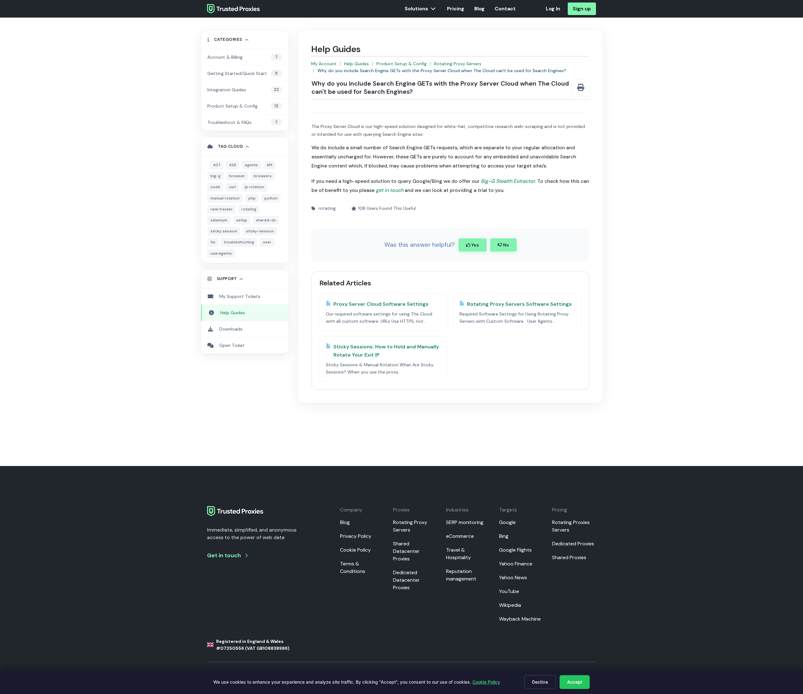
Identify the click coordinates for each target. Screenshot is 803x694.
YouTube (509, 591)
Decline (540, 682)
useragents (221, 253)
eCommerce (460, 536)
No (505, 245)
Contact (505, 8)
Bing (503, 536)
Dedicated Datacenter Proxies (406, 580)
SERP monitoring (464, 522)
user (267, 242)
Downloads (230, 329)
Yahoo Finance (515, 563)
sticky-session (260, 231)
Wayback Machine (520, 619)
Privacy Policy (355, 536)
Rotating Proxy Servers (457, 63)
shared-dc (266, 220)
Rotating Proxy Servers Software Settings (519, 304)
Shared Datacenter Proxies (406, 551)
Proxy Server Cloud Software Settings (380, 304)
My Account (324, 63)
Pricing (455, 8)
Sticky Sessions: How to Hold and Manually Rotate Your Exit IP (386, 350)
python (271, 198)
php (252, 198)
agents (251, 164)
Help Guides (356, 63)
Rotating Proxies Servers (571, 526)
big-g (215, 175)
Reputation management (461, 575)
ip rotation (254, 186)
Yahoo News (513, 577)
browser (237, 175)
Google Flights (515, 550)
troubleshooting (239, 242)
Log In (553, 8)
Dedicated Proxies (573, 543)
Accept (574, 682)
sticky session (223, 231)
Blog (479, 8)
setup (241, 220)
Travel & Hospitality (458, 554)
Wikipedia (510, 605)
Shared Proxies (569, 557)
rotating (249, 209)
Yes (475, 245)
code (215, 186)
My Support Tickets (239, 296)
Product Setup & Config (401, 63)
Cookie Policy (355, 550)
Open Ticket (232, 345)
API (269, 164)
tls (212, 242)
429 (232, 164)
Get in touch (224, 555)
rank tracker (221, 209)
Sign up (582, 8)
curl (232, 186)
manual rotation (225, 198)
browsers (263, 175)
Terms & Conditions (352, 567)
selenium (218, 220)
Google (507, 522)
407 (216, 164)
